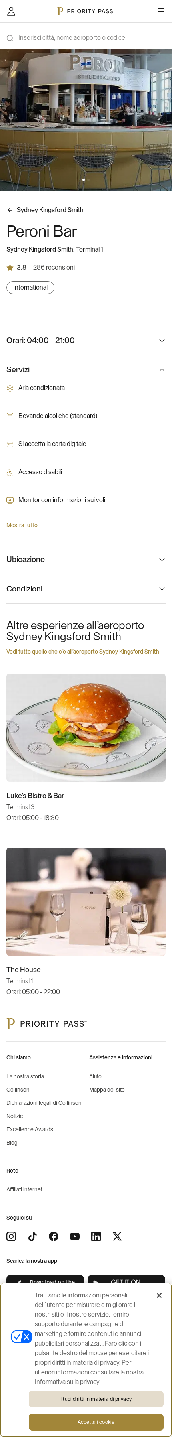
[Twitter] (117, 1236)
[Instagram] (11, 1236)
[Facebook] (53, 1236)
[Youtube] (75, 1236)
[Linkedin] (96, 1236)
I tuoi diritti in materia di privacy (96, 1399)
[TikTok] (32, 1236)
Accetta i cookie (96, 1422)
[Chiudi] (159, 1295)
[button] (83, 180)
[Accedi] (11, 11)
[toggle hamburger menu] (161, 11)
